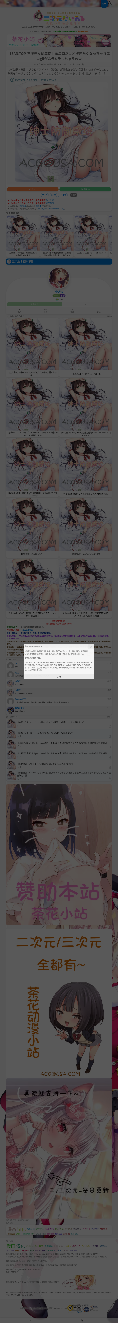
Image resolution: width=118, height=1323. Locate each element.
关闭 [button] (59, 676)
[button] (91, 646)
